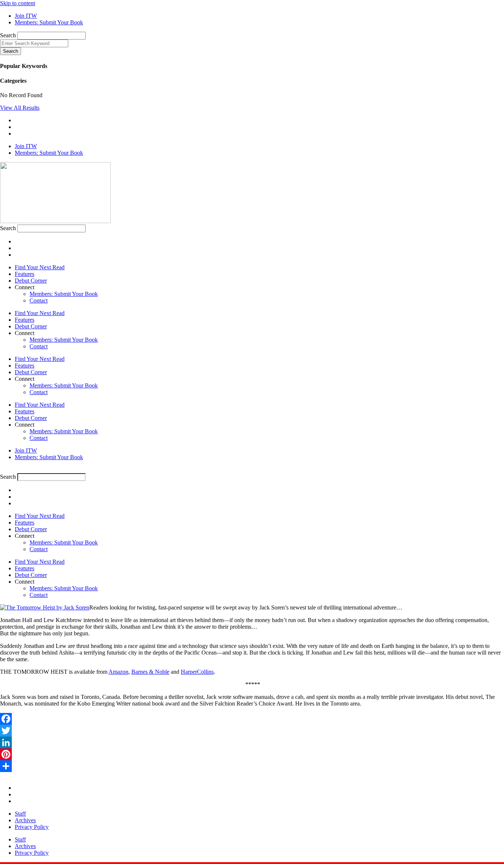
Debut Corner (31, 280)
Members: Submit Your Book (64, 294)
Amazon (118, 672)
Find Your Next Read (40, 267)
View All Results (19, 108)
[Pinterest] (252, 754)
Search (8, 35)
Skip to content (17, 3)
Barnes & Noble (150, 672)
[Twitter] (252, 731)
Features (24, 274)
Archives (25, 820)
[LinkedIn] (252, 742)
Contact (39, 300)
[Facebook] (252, 719)
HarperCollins (197, 672)
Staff (20, 813)
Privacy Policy (32, 827)
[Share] (252, 766)
